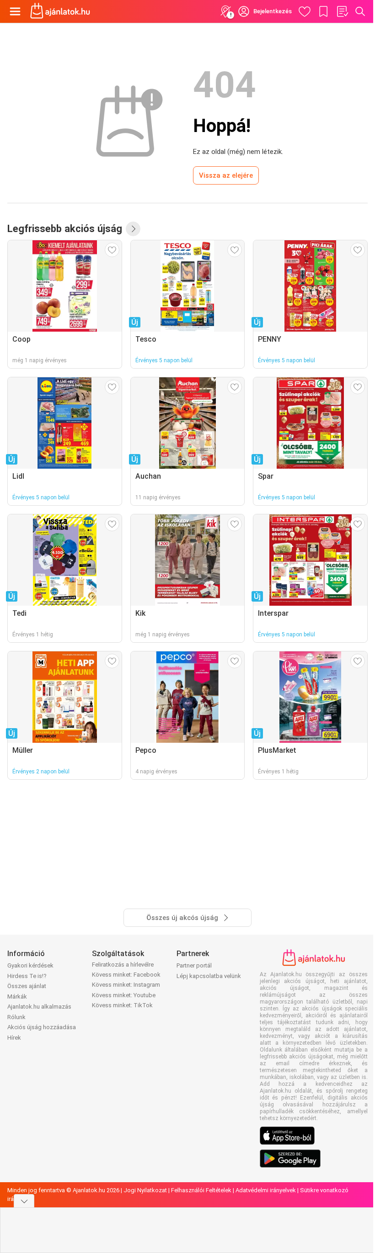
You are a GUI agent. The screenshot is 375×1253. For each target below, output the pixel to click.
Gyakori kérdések (30, 965)
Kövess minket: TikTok (122, 1005)
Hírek (14, 1037)
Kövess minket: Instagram (126, 984)
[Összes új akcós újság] (133, 229)
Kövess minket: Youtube (123, 995)
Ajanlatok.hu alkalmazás (39, 1006)
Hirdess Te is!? (27, 976)
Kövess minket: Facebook (126, 974)
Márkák (17, 996)
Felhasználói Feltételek (201, 1190)
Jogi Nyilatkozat (145, 1190)
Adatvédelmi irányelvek (266, 1190)
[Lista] (342, 11)
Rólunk (16, 1017)
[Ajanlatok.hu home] (60, 11)
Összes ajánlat (26, 986)
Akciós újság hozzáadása (41, 1027)
